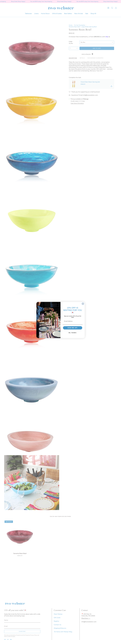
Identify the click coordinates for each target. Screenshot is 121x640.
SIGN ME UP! (73, 327)
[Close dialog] (83, 304)
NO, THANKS (72, 332)
